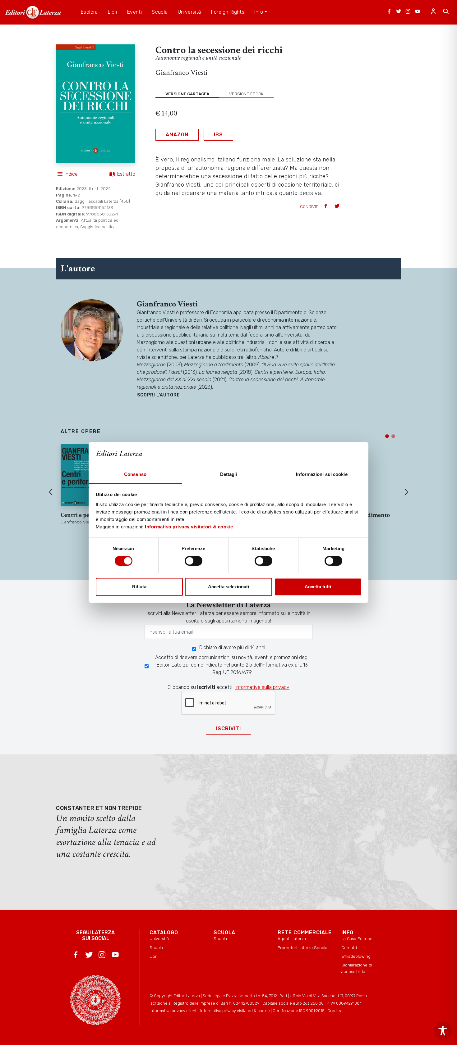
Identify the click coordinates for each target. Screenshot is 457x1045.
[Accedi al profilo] (433, 12)
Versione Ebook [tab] (246, 93)
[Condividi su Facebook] (326, 206)
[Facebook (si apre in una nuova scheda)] (389, 12)
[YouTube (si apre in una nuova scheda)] (417, 12)
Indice (71, 174)
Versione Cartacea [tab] (187, 93)
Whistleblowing (356, 956)
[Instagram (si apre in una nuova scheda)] (408, 12)
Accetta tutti (318, 586)
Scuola (156, 947)
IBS (218, 135)
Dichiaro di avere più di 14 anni (232, 647)
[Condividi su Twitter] (337, 206)
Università (159, 938)
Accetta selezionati (228, 586)
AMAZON (177, 135)
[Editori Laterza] (33, 12)
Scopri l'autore (158, 395)
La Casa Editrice (356, 938)
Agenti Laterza (292, 938)
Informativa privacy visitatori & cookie (189, 526)
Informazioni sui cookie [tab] (321, 474)
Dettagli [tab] (228, 474)
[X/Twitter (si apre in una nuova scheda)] (398, 12)
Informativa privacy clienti (173, 1010)
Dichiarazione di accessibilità (356, 968)
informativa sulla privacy (262, 687)
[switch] (193, 561)
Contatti (349, 947)
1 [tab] (387, 436)
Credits (334, 1010)
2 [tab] (393, 436)
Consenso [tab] (135, 474)
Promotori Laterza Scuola (302, 947)
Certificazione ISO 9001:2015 (299, 1010)
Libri (154, 956)
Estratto (126, 174)
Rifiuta (139, 586)
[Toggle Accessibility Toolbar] (442, 1030)
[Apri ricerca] (446, 12)
